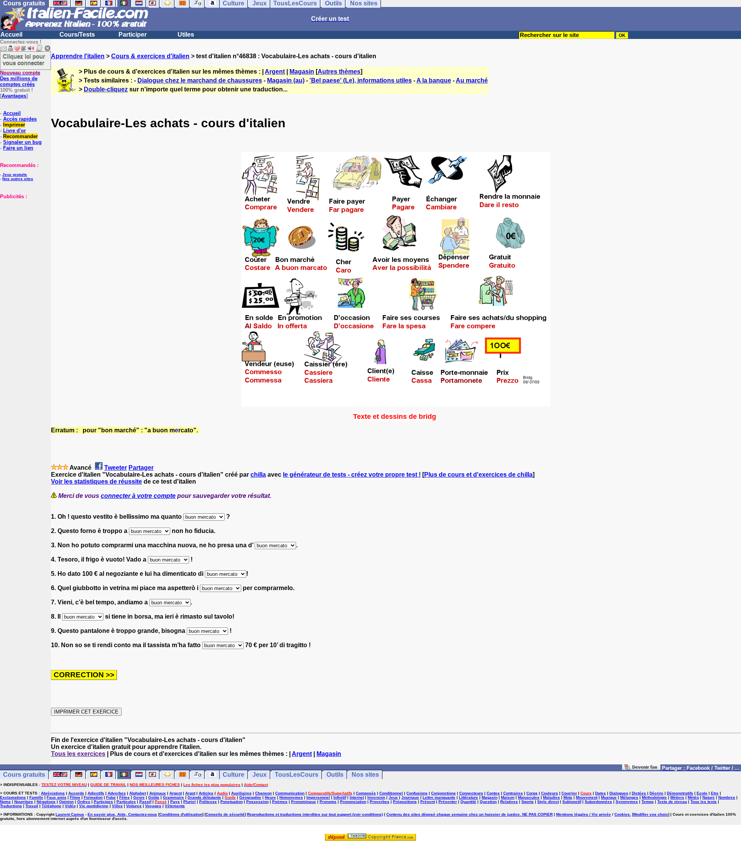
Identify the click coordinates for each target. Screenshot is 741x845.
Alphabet (137, 793)
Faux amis (56, 797)
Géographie (250, 797)
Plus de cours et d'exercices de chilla (478, 474)
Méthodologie (654, 797)
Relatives (509, 801)
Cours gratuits (24, 774)
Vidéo (70, 806)
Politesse (208, 801)
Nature (708, 797)
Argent (275, 71)
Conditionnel (391, 793)
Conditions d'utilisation (180, 814)
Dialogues (618, 793)
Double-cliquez (106, 89)
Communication (290, 793)
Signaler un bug (22, 142)
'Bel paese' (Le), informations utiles (361, 80)
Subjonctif (571, 801)
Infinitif (339, 797)
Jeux (259, 774)
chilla (258, 474)
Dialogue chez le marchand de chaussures (199, 80)
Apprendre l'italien (78, 56)
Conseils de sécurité (225, 814)
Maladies (551, 797)
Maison (507, 797)
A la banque (433, 80)
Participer (132, 34)
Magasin (301, 71)
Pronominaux (303, 801)
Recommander (20, 136)
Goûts (153, 797)
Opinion (66, 801)
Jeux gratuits (14, 174)
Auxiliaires (241, 793)
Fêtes (124, 797)
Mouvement (586, 797)
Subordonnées (598, 801)
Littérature (468, 797)
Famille (36, 797)
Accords (76, 793)
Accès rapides (20, 119)
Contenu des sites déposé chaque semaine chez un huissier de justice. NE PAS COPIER (469, 814)
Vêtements (175, 806)
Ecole (702, 793)
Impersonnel (318, 797)
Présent (427, 801)
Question (488, 801)
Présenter (447, 801)
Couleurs (549, 793)
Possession (257, 801)
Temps (647, 801)
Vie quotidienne (93, 806)
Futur (111, 797)
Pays (175, 801)
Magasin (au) (286, 80)
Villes (117, 806)
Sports (527, 801)
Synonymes (627, 801)
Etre (715, 793)
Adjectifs (96, 793)
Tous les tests (703, 801)
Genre (139, 797)
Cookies (622, 814)
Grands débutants (204, 797)
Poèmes (280, 801)
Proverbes (379, 801)
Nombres (726, 797)
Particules (126, 801)
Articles (206, 793)
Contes (493, 793)
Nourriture (23, 801)
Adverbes (117, 793)
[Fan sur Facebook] (641, 767)
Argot (190, 793)
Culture (233, 774)
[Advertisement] (23, 238)
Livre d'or (14, 130)
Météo (693, 797)
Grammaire (173, 797)
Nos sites (365, 774)
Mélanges (629, 797)
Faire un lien (18, 148)
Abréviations (53, 793)
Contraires (513, 793)
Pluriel (189, 801)
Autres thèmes (339, 71)
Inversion (376, 797)
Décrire (656, 793)
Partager (141, 467)
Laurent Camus (70, 814)
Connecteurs (471, 793)
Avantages (14, 96)
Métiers (677, 797)
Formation (93, 797)
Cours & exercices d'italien (150, 56)
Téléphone (51, 806)
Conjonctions (443, 793)
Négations (46, 801)
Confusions (417, 793)
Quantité (468, 801)
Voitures (134, 806)
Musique (609, 797)
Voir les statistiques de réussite (96, 481)
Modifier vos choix (650, 814)
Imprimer (14, 125)
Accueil (11, 34)
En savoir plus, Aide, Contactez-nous (122, 814)
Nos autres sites (17, 179)
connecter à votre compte (138, 495)
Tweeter (115, 467)
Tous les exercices (78, 754)
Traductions (11, 806)
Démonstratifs (680, 793)
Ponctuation (231, 801)
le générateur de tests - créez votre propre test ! (352, 474)
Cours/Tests (77, 34)
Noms (5, 801)
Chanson (263, 793)
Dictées (639, 793)
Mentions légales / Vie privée (583, 814)
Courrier (569, 793)
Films (75, 797)
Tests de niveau (672, 801)
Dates (600, 793)
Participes (103, 801)
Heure (270, 797)
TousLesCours (296, 774)
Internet (357, 797)
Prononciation (353, 801)
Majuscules (529, 797)
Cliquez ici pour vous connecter (24, 59)
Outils (335, 774)
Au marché (472, 80)
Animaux (157, 793)
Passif (145, 801)
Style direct (548, 801)
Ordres (83, 801)
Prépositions (405, 801)
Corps (532, 793)
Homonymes (291, 797)
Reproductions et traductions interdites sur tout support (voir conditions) (315, 814)
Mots (567, 797)
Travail (31, 806)
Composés (366, 793)
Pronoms (328, 801)
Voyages (153, 806)
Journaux (410, 797)
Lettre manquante (439, 797)
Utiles (186, 34)
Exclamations (13, 797)
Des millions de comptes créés (20, 78)
